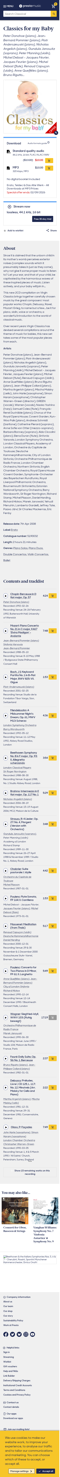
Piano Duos (36, 548)
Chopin (14, 594)
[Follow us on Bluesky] (20, 1334)
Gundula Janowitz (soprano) (19, 833)
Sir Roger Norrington (14, 771)
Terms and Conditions (14, 1390)
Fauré (13, 1056)
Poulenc (15, 896)
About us (7, 1301)
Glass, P (15, 1127)
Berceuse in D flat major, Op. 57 (23, 595)
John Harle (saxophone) (16, 1132)
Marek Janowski (12, 1033)
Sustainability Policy (13, 1320)
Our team (8, 1306)
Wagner (15, 1014)
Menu (10, 6)
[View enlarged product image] (30, 106)
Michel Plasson (11, 884)
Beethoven (16, 752)
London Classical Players (17, 767)
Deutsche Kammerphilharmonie (20, 936)
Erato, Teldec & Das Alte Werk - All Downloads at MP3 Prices (28, 188)
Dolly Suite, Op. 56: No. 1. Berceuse (23, 1058)
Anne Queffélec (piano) (16, 978)
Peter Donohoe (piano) (16, 601)
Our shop (7, 1311)
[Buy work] (53, 595)
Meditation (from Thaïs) (23, 926)
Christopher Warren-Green (18, 1144)
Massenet (16, 924)
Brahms (15, 791)
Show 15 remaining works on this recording (32, 1172)
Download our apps (13, 1418)
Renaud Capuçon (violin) (17, 932)
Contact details (11, 1407)
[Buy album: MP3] (49, 168)
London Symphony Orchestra (19, 725)
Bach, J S (15, 672)
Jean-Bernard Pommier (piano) (21, 640)
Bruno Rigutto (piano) (15, 1064)
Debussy (15, 1080)
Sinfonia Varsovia (13, 644)
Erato (14, 530)
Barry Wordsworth (13, 729)
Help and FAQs (10, 1371)
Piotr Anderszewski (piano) (18, 686)
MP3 (16, 167)
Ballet (6, 560)
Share (53, 230)
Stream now (22, 207)
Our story (8, 1315)
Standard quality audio (28, 151)
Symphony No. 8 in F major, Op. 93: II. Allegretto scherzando (23, 758)
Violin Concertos (38, 554)
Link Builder (9, 1375)
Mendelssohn (18, 710)
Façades (27, 1127)
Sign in (6, 1352)
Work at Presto (11, 1325)
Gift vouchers (10, 1366)
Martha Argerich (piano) (17, 1098)
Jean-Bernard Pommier (16, 648)
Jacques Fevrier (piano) (16, 908)
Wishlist (7, 1361)
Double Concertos (14, 554)
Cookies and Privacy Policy (16, 1394)
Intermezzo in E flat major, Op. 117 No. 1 (24, 792)
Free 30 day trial (42, 218)
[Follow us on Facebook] (6, 1334)
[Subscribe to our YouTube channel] (33, 1334)
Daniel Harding (11, 939)
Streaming (8, 1357)
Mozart (14, 625)
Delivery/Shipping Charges (16, 1380)
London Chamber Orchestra (19, 1140)
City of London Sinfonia (16, 986)
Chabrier (15, 869)
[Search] (54, 14)
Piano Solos (20, 548)
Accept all (47, 1471)
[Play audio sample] (5, 595)
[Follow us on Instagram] (26, 1334)
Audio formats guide (37, 143)
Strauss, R (16, 819)
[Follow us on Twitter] (13, 1334)
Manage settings (19, 1471)
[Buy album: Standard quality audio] (49, 160)
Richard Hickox (11, 990)
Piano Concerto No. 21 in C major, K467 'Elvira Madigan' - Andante (24, 631)
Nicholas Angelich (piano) (17, 799)
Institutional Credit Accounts (17, 1385)
